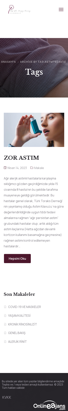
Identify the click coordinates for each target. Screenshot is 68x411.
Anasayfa (8, 61)
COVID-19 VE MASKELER (24, 307)
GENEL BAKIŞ (17, 333)
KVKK (6, 397)
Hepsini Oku (17, 258)
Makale (39, 168)
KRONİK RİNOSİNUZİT (22, 324)
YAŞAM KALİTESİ (19, 315)
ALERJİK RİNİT (17, 342)
